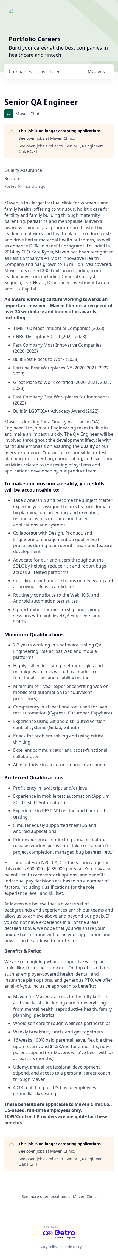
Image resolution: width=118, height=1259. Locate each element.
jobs (40, 72)
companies (20, 72)
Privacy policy (46, 1246)
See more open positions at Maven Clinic (59, 1196)
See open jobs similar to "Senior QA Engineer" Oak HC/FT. (61, 148)
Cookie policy (71, 1246)
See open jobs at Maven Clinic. (47, 138)
